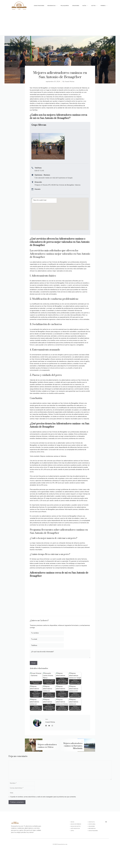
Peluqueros (65, 5)
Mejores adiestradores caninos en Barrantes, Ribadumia (72, 746)
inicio (72, 822)
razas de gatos (75, 826)
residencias (92, 828)
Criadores (75, 5)
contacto (92, 822)
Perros (103, 5)
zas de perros (76, 824)
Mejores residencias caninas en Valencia (53, 456)
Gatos (93, 5)
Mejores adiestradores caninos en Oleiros (47, 745)
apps (72, 830)
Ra (71, 824)
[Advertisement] (60, 23)
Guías (84, 5)
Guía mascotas (75, 828)
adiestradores (93, 830)
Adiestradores (39, 5)
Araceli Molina (69, 81)
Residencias (52, 5)
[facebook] (106, 821)
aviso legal (92, 824)
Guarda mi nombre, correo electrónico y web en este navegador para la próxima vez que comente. (43, 797)
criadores (92, 826)
